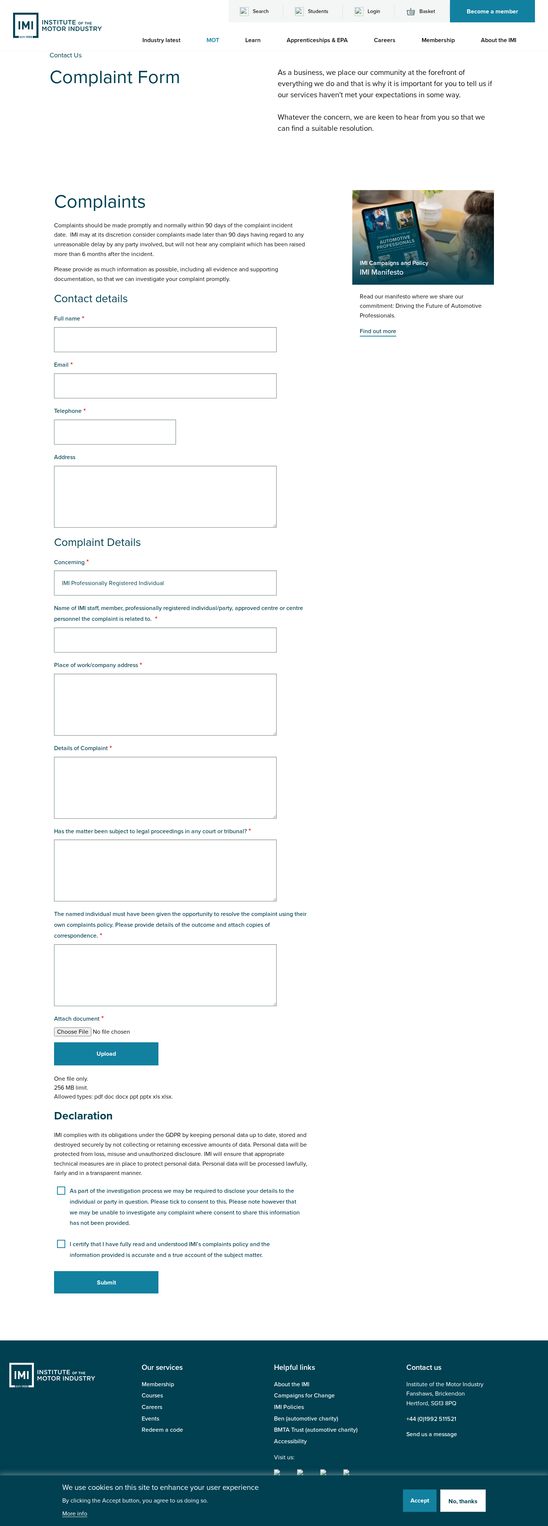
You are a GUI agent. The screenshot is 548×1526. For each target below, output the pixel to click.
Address (64, 457)
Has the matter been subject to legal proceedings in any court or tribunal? (150, 831)
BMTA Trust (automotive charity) (316, 1430)
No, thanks (463, 1501)
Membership (158, 1384)
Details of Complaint (81, 748)
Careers (152, 1407)
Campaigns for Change (304, 1395)
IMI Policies (289, 1407)
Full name (67, 318)
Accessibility (290, 1441)
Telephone (68, 411)
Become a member (492, 11)
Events (150, 1418)
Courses (152, 1395)
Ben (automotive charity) (306, 1418)
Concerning (69, 562)
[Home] (57, 25)
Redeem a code (162, 1430)
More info (74, 1514)
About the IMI (291, 1384)
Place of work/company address (96, 665)
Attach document (77, 1019)
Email (61, 365)
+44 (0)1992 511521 (431, 1419)
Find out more (378, 331)
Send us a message (431, 1434)
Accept (419, 1500)
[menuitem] (165, 40)
